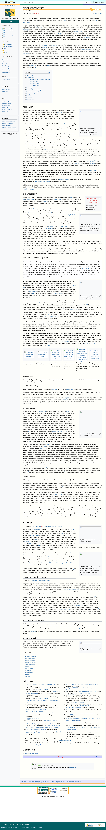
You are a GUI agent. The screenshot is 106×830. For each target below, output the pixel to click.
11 (50, 285)
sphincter (71, 553)
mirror (41, 27)
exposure (45, 201)
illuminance (65, 400)
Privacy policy (5, 827)
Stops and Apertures (31, 753)
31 (51, 593)
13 (63, 308)
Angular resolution (30, 660)
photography (44, 45)
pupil (50, 213)
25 (39, 545)
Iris (42, 526)
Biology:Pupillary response (54, 526)
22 (28, 471)
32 (95, 596)
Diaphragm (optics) (30, 662)
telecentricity (48, 150)
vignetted (55, 144)
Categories (24, 781)
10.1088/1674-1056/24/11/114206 (37, 709)
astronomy (54, 45)
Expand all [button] (5, 91)
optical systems (35, 529)
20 (46, 467)
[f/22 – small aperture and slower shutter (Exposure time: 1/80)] (56, 355)
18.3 (75, 694)
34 (47, 610)
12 (87, 304)
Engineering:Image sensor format (40, 580)
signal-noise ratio (65, 609)
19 (42, 448)
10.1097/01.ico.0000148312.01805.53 (78, 727)
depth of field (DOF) (50, 316)
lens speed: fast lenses (37, 303)
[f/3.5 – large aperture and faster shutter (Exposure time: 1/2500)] (69, 355)
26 (30, 562)
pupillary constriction (52, 557)
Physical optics (60, 781)
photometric (32, 65)
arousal (61, 561)
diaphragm (26, 29)
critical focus (58, 494)
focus (95, 20)
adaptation (27, 541)
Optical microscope (28, 189)
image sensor (78, 163)
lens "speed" (86, 268)
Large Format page (34, 745)
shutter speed (57, 199)
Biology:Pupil (37, 526)
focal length (26, 53)
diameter (30, 213)
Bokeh (27, 666)
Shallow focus (29, 668)
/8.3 (35, 539)
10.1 (30, 719)
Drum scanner (42, 626)
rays (65, 20)
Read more (72, 767)
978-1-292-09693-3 (44, 689)
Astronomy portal (10, 5)
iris (64, 211)
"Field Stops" (40, 704)
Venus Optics (73, 309)
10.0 (28, 719)
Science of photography (35, 781)
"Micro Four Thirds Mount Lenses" (36, 729)
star (48, 65)
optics (25, 18)
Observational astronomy (73, 781)
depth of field (63, 124)
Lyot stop (27, 676)
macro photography (63, 341)
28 (57, 562)
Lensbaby (96, 343)
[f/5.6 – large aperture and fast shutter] (43, 354)
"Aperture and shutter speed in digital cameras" (39, 713)
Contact (39, 827)
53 (76, 693)
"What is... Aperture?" (32, 718)
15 (49, 345)
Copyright (33, 827)
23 (64, 471)
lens (36, 27)
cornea (62, 533)
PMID (67, 729)
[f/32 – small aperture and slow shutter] (29, 354)
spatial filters (38, 181)
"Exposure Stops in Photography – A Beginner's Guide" (41, 684)
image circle (58, 293)
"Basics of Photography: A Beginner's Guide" (38, 723)
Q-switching (46, 181)
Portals (10, 21)
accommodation (48, 563)
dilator (24, 555)
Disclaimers (25, 827)
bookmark (98, 9)
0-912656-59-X (86, 693)
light (24, 20)
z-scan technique (64, 179)
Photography (62, 757)
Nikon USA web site (72, 713)
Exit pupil (27, 674)
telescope (45, 47)
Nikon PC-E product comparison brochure (78, 715)
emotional (32, 561)
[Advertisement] (10, 161)
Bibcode (28, 711)
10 (33, 266)
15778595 (72, 729)
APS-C (34, 293)
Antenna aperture (30, 658)
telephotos (48, 444)
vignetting (86, 37)
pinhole (86, 343)
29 (70, 562)
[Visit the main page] (10, 12)
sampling (77, 628)
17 (49, 417)
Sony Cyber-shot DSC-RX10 (71, 589)
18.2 (73, 694)
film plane (59, 112)
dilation (63, 557)
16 (53, 413)
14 (48, 314)
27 (42, 562)
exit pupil (59, 33)
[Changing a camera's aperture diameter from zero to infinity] (95, 355)
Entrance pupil (29, 672)
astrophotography (87, 49)
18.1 (70, 694)
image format (33, 291)
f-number (50, 226)
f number (31, 126)
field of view (90, 161)
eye (70, 211)
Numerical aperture (30, 656)
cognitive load (65, 563)
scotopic (30, 543)
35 (55, 647)
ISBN (37, 689)
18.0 (68, 694)
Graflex (68, 411)
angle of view (68, 398)
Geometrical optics (48, 781)
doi (26, 709)
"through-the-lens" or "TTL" (60, 431)
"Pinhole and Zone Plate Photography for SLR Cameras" (82, 684)
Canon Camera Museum (73, 707)
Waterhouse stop (30, 664)
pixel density (79, 605)
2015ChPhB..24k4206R (37, 711)
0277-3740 (96, 727)
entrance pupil (78, 31)
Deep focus (28, 670)
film (71, 163)
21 (68, 467)
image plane (26, 22)
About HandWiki (15, 827)
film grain (33, 631)
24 (63, 486)
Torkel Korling (42, 411)
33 (98, 608)
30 (74, 569)
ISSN (91, 727)
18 (29, 431)
